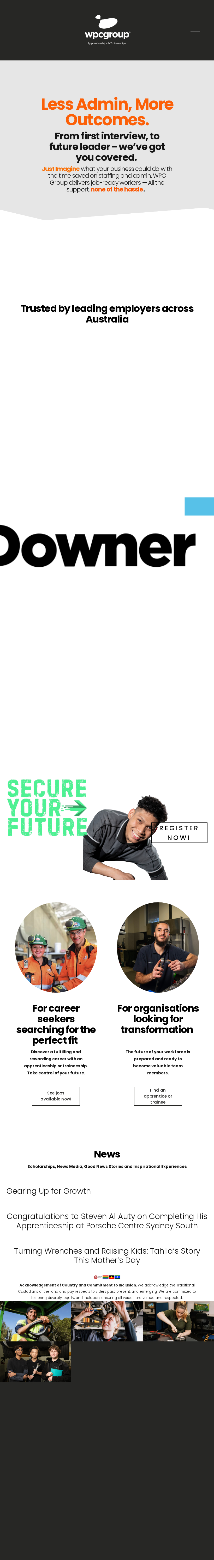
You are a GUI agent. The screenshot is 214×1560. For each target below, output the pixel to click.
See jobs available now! (55, 1096)
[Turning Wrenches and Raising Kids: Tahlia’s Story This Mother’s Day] (107, 1239)
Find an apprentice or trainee (158, 1096)
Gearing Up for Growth (49, 1191)
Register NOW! (179, 833)
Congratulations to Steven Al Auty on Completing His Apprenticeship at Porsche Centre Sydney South (107, 1221)
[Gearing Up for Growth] (49, 1180)
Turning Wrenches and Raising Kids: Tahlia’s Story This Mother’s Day (107, 1255)
